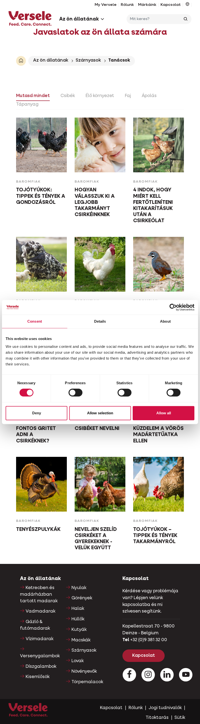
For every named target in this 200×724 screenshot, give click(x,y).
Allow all (163, 413)
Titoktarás (157, 717)
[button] (187, 5)
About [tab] (165, 321)
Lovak (77, 661)
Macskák (80, 640)
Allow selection (100, 413)
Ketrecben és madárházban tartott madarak (39, 594)
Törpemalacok (87, 682)
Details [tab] (100, 321)
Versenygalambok (40, 656)
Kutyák (79, 629)
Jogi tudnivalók (165, 708)
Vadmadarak (40, 611)
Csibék (67, 96)
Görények (81, 598)
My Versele (106, 5)
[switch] (75, 392)
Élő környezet (100, 96)
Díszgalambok (41, 666)
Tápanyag (27, 104)
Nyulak (78, 588)
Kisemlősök (38, 677)
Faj (128, 96)
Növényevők (84, 671)
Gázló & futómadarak (35, 625)
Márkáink (147, 5)
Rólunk (127, 5)
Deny (36, 413)
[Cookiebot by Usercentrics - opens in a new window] (173, 307)
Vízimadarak (39, 639)
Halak (77, 608)
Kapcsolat (170, 5)
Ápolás (149, 96)
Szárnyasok (88, 60)
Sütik (179, 717)
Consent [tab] (34, 321)
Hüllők (77, 619)
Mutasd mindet (33, 96)
